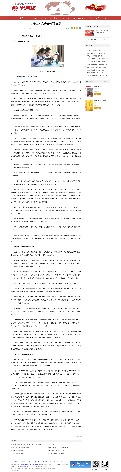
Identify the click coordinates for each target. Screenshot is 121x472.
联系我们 (37, 461)
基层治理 (71, 18)
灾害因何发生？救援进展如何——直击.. (97, 64)
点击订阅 (97, 94)
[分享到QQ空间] (77, 28)
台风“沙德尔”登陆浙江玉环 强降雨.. (96, 72)
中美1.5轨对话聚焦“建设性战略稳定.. (96, 61)
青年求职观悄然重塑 (18, 450)
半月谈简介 (14, 461)
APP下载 (59, 461)
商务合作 (52, 461)
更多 (105, 18)
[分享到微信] (72, 28)
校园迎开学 (51, 444)
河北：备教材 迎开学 (18, 453)
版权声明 (45, 461)
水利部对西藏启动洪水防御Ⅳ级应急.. (96, 70)
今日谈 (44, 18)
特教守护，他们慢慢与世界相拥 (21, 447)
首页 (36, 18)
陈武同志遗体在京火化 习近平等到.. (96, 50)
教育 (22, 18)
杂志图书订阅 (90, 81)
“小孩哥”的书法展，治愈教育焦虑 (56, 453)
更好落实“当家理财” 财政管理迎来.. (96, 56)
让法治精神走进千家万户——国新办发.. (97, 58)
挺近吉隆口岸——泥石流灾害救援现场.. (97, 67)
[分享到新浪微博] (75, 28)
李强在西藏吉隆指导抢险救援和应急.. (96, 53)
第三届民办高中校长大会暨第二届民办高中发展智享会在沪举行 (29, 444)
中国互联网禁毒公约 (15, 471)
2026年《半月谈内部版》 (100, 100)
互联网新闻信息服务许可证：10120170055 (29, 464)
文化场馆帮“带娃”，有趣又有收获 (56, 450)
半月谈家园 (22, 461)
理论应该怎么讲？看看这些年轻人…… (96, 39)
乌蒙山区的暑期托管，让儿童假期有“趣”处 (59, 447)
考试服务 (82, 18)
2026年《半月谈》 (98, 86)
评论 (62, 18)
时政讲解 (53, 18)
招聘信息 (30, 461)
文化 (91, 18)
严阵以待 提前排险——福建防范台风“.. (98, 75)
